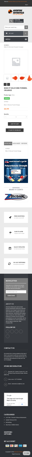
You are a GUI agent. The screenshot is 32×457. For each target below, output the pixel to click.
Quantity (6, 114)
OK (22, 404)
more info (8, 143)
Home (6, 45)
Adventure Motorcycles (19, 451)
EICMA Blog (9, 422)
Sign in (26, 4)
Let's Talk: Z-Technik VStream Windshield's (16, 417)
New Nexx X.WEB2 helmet (12, 424)
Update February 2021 (11, 420)
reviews (24, 143)
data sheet (16, 143)
